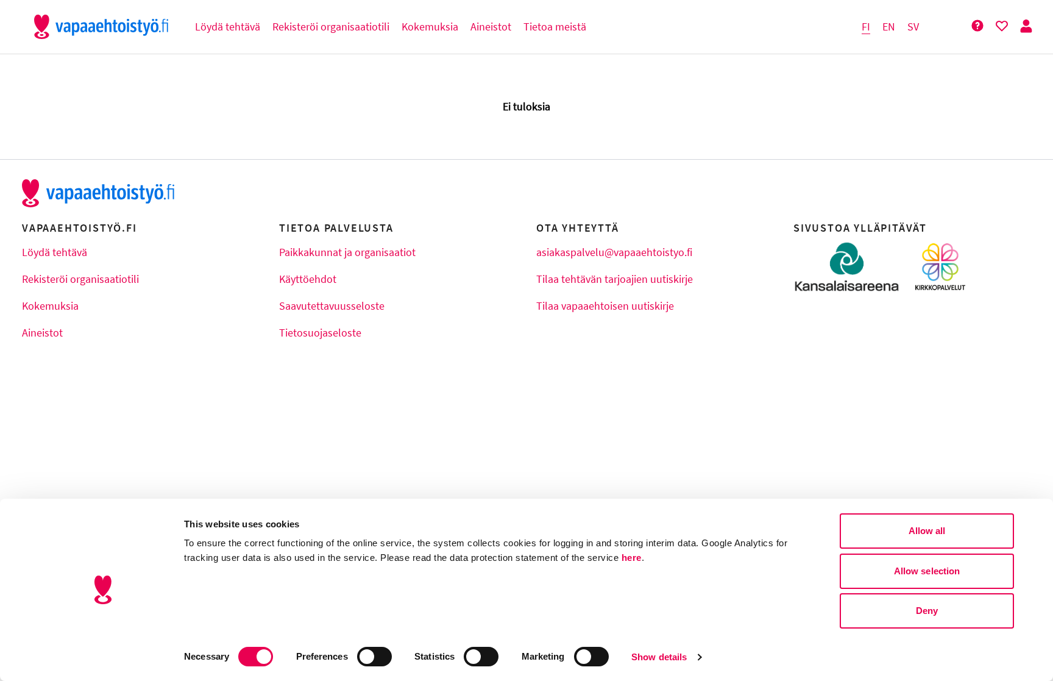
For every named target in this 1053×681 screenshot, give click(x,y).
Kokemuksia (50, 306)
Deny (927, 610)
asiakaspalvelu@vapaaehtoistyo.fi (614, 252)
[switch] (374, 656)
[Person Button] (1026, 26)
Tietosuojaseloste (320, 333)
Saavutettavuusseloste (332, 306)
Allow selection (927, 571)
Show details (659, 657)
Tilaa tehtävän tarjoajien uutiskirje (614, 279)
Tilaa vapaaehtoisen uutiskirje (605, 306)
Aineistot (42, 333)
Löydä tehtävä (54, 252)
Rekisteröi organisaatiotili (80, 279)
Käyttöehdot (307, 279)
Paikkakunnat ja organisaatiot (347, 252)
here (632, 557)
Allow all (927, 531)
